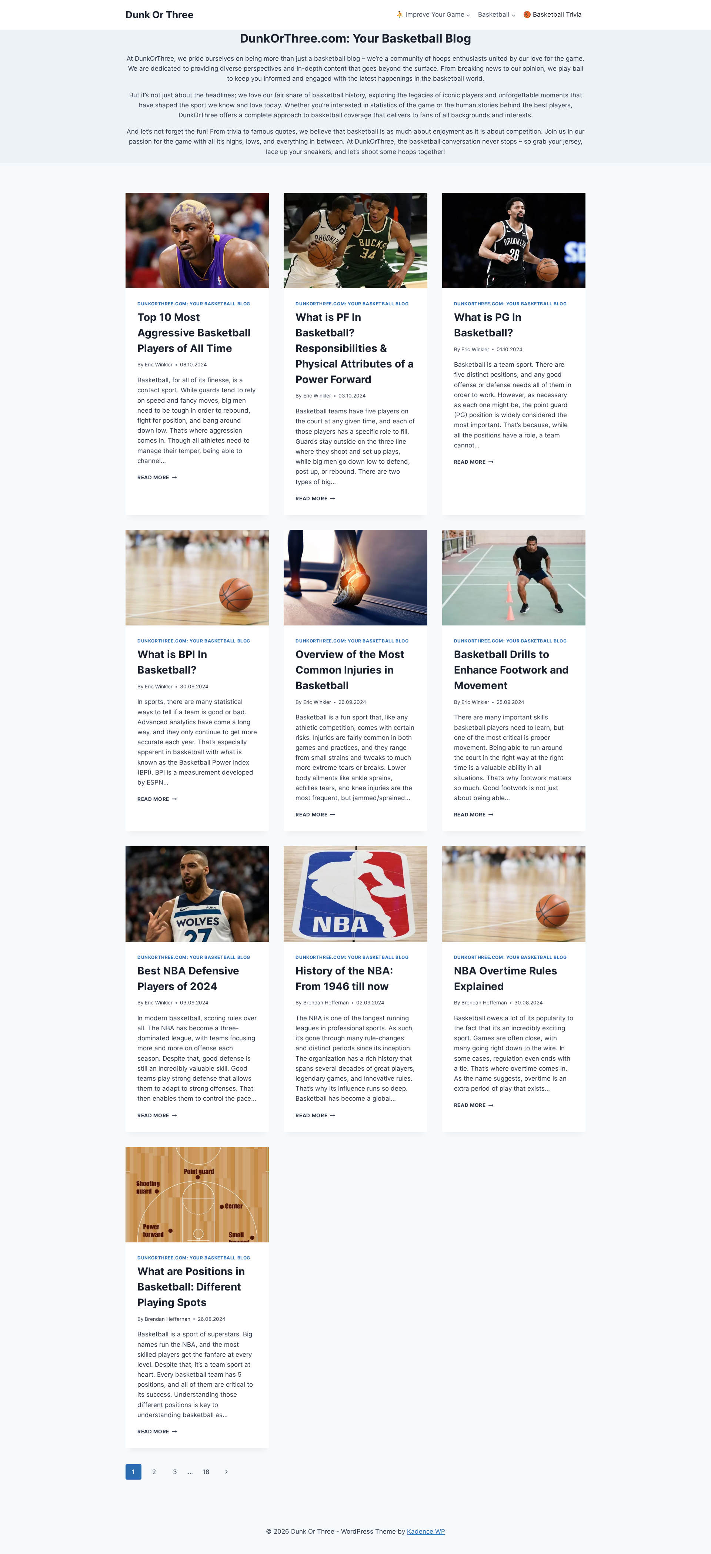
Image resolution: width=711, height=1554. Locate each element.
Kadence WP (426, 1531)
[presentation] (197, 240)
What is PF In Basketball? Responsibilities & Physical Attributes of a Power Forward (355, 348)
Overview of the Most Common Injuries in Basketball (350, 670)
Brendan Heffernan (326, 1003)
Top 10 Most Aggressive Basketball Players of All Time (194, 333)
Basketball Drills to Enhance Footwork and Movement (511, 670)
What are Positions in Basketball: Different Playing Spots (191, 1287)
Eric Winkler (159, 364)
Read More (157, 477)
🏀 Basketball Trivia (552, 14)
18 (206, 1472)
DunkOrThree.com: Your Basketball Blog (193, 303)
